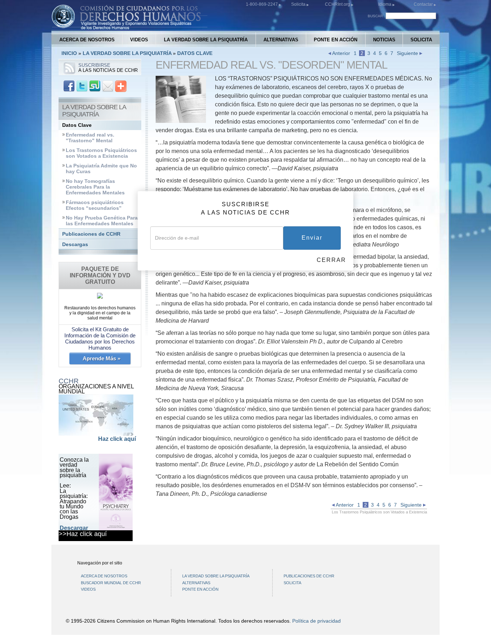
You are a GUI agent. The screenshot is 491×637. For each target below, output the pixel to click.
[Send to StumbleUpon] (95, 86)
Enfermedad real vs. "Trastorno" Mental (90, 137)
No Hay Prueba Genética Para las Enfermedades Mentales (102, 220)
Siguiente (408, 53)
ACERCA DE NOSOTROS (87, 39)
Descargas (75, 244)
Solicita (299, 4)
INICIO (69, 53)
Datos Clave (77, 125)
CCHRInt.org (338, 4)
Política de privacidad (316, 621)
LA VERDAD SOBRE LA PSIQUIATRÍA (206, 39)
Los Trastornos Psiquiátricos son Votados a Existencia (101, 153)
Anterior (340, 53)
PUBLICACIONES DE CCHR (309, 576)
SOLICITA (421, 39)
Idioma (384, 4)
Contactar (424, 4)
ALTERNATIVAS (280, 39)
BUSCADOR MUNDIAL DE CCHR (111, 583)
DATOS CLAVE (194, 53)
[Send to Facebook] (69, 86)
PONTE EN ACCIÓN (335, 39)
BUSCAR (375, 16)
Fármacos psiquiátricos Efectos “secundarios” (95, 205)
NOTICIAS (384, 39)
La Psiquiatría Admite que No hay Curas (101, 168)
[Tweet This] (82, 86)
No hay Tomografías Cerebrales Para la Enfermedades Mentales (95, 187)
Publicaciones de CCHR (91, 234)
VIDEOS (139, 39)
